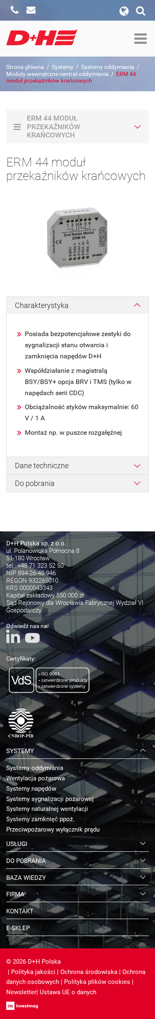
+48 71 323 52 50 (40, 565)
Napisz (31, 10)
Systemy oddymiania (107, 67)
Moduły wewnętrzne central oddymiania (57, 74)
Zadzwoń (14, 10)
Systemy (63, 67)
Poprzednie (15, 233)
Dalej (140, 233)
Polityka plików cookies (97, 982)
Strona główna (25, 67)
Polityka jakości (33, 972)
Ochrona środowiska (88, 972)
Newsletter (21, 992)
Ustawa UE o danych (68, 992)
